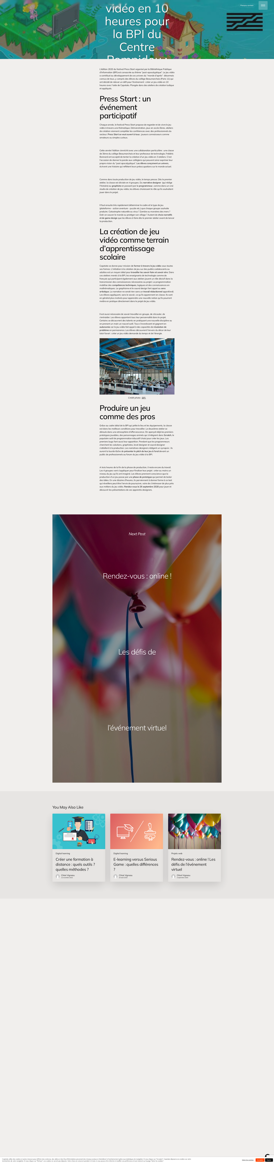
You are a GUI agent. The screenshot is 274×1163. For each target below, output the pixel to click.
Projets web (176, 853)
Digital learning (63, 853)
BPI (144, 397)
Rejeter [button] (269, 1160)
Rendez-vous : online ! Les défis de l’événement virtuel (137, 648)
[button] (263, 5)
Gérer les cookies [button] (248, 1160)
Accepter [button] (260, 1160)
